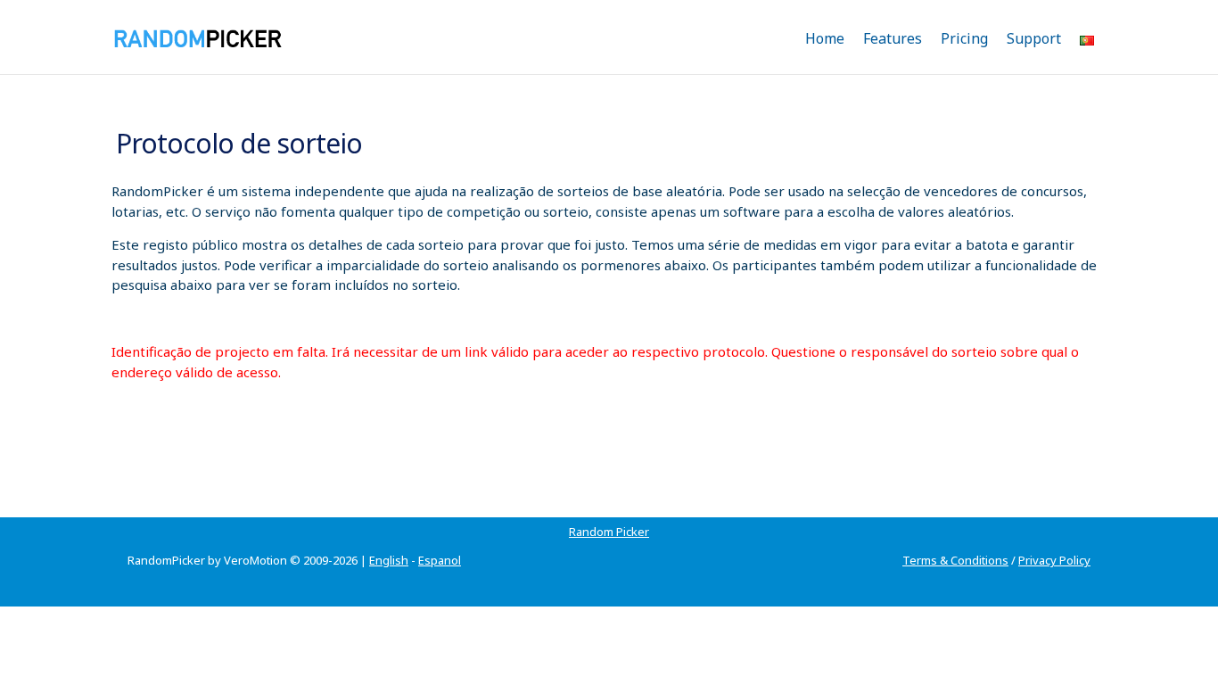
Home (824, 38)
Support (1034, 38)
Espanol (439, 560)
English (388, 560)
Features (892, 38)
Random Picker (609, 532)
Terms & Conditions (955, 560)
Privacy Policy (1054, 560)
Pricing (964, 38)
